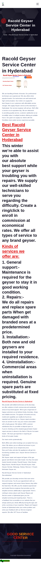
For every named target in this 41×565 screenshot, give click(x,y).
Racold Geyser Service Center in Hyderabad (23, 35)
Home (5, 35)
